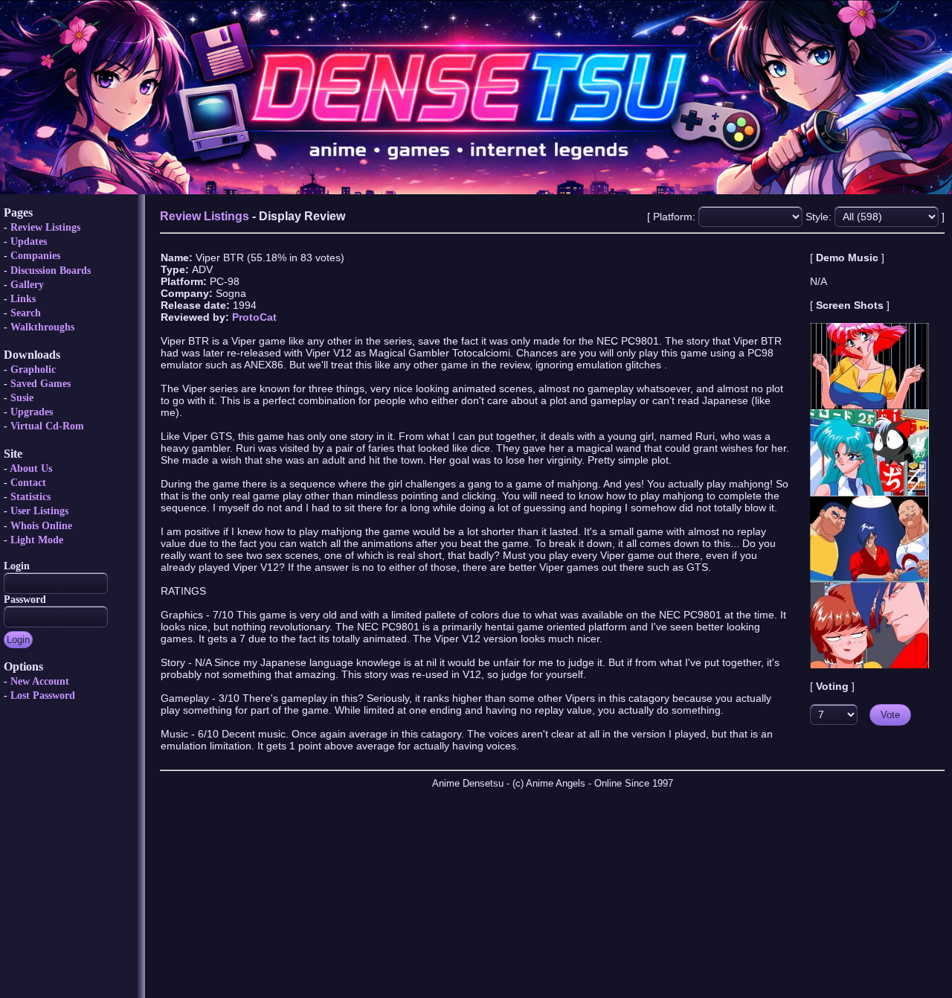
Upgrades (31, 412)
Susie (21, 397)
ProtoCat (254, 317)
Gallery (27, 284)
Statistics (30, 496)
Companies (35, 255)
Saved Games (40, 383)
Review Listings (45, 227)
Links (23, 298)
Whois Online (41, 525)
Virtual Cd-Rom (47, 426)
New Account (39, 681)
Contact (28, 482)
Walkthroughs (42, 327)
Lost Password (42, 695)
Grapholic (33, 369)
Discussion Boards (50, 270)
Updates (28, 241)
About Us (31, 468)
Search (25, 313)
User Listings (39, 510)
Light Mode (36, 540)
